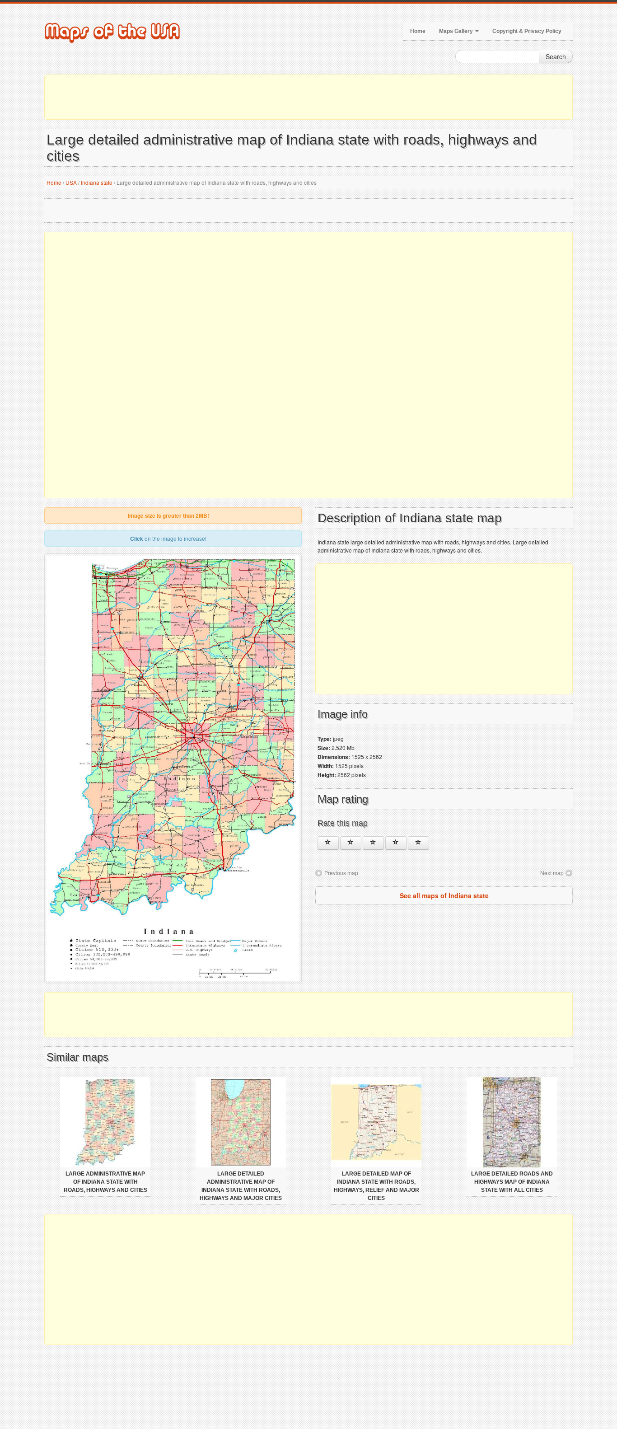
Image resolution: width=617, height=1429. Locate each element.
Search (556, 56)
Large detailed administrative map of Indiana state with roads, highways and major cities (241, 1186)
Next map (552, 872)
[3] (373, 843)
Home (417, 31)
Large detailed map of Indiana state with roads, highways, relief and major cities (376, 1186)
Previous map (341, 872)
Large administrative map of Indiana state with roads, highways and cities (105, 1182)
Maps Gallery (456, 31)
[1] (328, 843)
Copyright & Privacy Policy (526, 31)
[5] (418, 843)
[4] (396, 843)
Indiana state (96, 182)
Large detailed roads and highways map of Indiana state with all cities (512, 1182)
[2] (350, 843)
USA (71, 182)
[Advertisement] (308, 97)
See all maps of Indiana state (444, 895)
